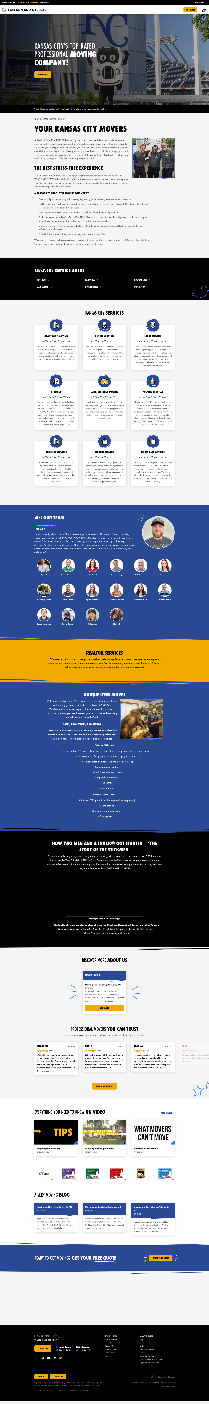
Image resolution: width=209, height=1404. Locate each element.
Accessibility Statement (138, 1382)
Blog (141, 1339)
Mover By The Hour (147, 1356)
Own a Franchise (112, 1343)
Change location (110, 1339)
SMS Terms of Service (168, 1387)
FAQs (142, 1346)
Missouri (53, 119)
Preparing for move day (49, 1148)
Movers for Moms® (147, 1343)
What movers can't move (146, 1148)
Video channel (166, 1113)
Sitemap (107, 1356)
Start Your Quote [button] (161, 1258)
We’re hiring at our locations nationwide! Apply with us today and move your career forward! (73, 109)
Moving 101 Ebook (147, 1349)
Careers (108, 1346)
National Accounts (111, 1349)
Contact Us (43, 1348)
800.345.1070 (64, 1350)
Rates (142, 1353)
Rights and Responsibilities (149, 1362)
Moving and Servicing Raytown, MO (103, 1207)
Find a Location (43, 119)
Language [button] (58, 1376)
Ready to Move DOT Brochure (151, 1359)
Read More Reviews (104, 1086)
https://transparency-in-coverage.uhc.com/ (106, 933)
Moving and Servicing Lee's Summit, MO (151, 1209)
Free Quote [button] (190, 10)
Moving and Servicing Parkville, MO (55, 1207)
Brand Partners (110, 1353)
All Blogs (104, 1008)
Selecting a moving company (99, 1148)
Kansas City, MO (9, 3)
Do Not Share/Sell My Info (156, 1382)
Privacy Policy (170, 1382)
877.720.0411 (84, 1350)
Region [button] (41, 1376)
